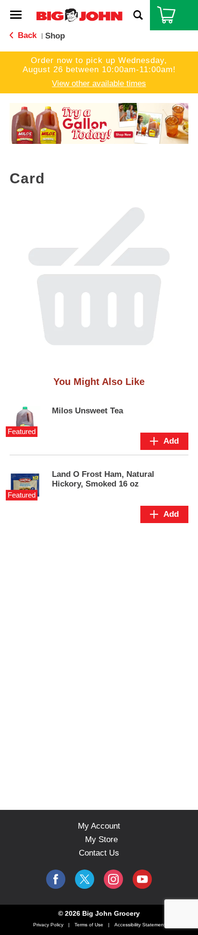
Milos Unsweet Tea (87, 410)
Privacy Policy (48, 924)
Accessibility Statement (139, 924)
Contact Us (99, 853)
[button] (99, 123)
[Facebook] (55, 879)
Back (26, 35)
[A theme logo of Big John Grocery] (79, 14)
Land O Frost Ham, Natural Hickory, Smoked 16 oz (103, 479)
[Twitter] (84, 879)
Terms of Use (88, 924)
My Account (99, 826)
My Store (101, 839)
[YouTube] (113, 879)
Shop (55, 35)
